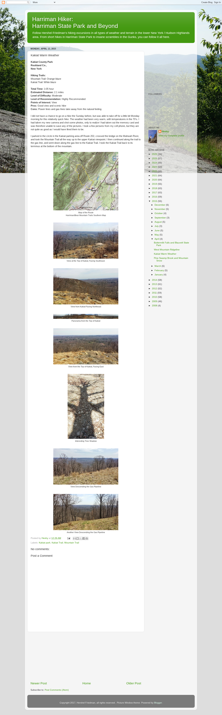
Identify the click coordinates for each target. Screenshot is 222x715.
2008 (155, 305)
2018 (155, 188)
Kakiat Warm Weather (165, 254)
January (159, 274)
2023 (155, 167)
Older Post (133, 683)
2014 (155, 280)
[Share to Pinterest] (86, 538)
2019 (155, 184)
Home (86, 683)
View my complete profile (171, 135)
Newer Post (39, 683)
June (157, 230)
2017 (155, 192)
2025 (155, 158)
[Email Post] (68, 538)
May (157, 235)
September (161, 217)
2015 (155, 201)
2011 (154, 293)
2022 (155, 171)
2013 (155, 284)
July (157, 226)
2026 (155, 154)
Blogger (158, 703)
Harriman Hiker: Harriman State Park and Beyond (75, 22)
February (160, 270)
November (160, 209)
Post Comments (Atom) (57, 690)
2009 (155, 301)
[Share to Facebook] (83, 538)
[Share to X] (80, 538)
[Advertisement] (85, 656)
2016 (155, 197)
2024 (155, 163)
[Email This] (74, 538)
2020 (155, 180)
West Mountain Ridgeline (167, 249)
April (157, 239)
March (158, 266)
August (158, 222)
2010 (155, 297)
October (159, 213)
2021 (155, 175)
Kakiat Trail (57, 542)
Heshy (165, 131)
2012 (155, 288)
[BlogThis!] (77, 538)
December (160, 205)
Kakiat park (44, 542)
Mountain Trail (71, 542)
